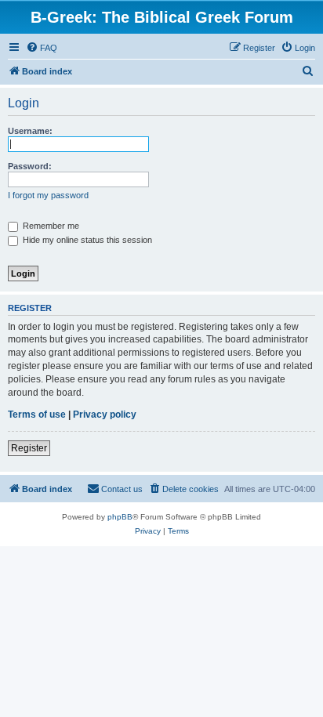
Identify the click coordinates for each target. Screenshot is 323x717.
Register (29, 448)
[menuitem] (41, 47)
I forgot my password (48, 195)
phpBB (119, 516)
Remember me (49, 225)
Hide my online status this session (86, 239)
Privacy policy (104, 414)
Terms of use (37, 414)
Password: (30, 166)
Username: (30, 131)
